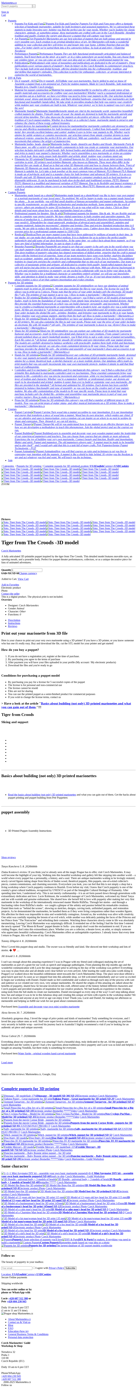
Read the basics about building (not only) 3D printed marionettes (42, 794)
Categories (9, 466)
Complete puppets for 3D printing (61, 466)
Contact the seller (10, 593)
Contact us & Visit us (19, 1322)
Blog (10, 1325)
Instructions (14, 623)
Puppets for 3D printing (20, 282)
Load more (7, 1062)
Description (14, 620)
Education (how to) (18, 1331)
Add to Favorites (10, 584)
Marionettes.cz (9, 2)
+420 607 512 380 (18, 1298)
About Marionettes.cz (19, 1319)
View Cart (23, 579)
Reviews (12, 626)
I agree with (50, 1268)
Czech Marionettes (11, 550)
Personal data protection (20, 1337)
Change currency (28, 573)
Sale (10, 460)
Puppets (12, 20)
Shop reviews (8, 857)
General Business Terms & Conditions (28, 1334)
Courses (12, 409)
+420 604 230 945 (16, 1301)
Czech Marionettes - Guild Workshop (84, 1159)
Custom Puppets (16, 192)
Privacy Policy (56, 1268)
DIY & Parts (14, 77)
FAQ (10, 1328)
